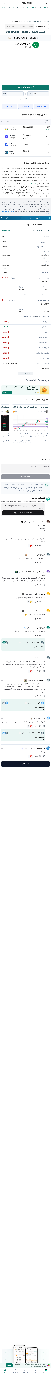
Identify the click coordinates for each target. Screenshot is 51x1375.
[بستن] (3, 1365)
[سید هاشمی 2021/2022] (48, 571)
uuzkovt (42, 658)
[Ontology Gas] (25, 628)
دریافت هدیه (7, 392)
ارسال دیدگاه (25, 476)
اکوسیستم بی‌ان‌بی (25, 373)
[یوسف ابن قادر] (48, 594)
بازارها (31, 26)
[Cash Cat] (31, 718)
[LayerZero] (22, 522)
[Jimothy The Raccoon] (26, 555)
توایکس (12, 135)
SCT (4, 93)
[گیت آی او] (6, 145)
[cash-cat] (26, 703)
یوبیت (11, 151)
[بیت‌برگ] (6, 129)
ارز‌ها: (47, 7)
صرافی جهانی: (19, 7)
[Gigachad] (23, 594)
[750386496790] (48, 748)
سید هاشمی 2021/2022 (36, 572)
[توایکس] (6, 137)
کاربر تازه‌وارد (40, 628)
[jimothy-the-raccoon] (20, 642)
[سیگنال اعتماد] (48, 522)
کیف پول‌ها (10, 26)
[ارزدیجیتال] (25, 2)
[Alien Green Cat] (16, 572)
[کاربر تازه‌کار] (48, 555)
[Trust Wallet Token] (22, 748)
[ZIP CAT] (27, 658)
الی (38, 703)
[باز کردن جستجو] (4, 2)
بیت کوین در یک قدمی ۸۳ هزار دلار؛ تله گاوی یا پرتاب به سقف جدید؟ (30, 407)
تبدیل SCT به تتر (25, 99)
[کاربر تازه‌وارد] (48, 628)
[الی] (48, 718)
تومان (30, 93)
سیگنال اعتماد (40, 522)
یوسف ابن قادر (40, 594)
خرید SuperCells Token (24, 87)
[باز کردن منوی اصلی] (46, 2)
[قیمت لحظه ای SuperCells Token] (10, 38)
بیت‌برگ (11, 127)
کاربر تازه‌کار (41, 555)
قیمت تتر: (37, 7)
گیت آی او (12, 143)
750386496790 (39, 748)
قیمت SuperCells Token (41, 231)
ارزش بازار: (8, 7)
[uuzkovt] (48, 658)
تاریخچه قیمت (21, 26)
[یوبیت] (6, 152)
